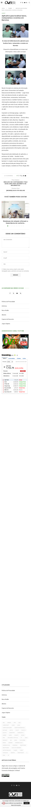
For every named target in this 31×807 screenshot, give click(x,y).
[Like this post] (18, 175)
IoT (21, 737)
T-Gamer (15, 750)
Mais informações (16, 805)
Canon (13, 725)
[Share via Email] (25, 175)
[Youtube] (24, 2)
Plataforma (22, 740)
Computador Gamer (7, 727)
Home (3, 8)
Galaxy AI (23, 730)
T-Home (21, 750)
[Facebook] (20, 2)
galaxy (17, 730)
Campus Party (6, 725)
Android (9, 722)
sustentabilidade (7, 750)
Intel (4, 737)
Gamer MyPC (12, 732)
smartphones (6, 747)
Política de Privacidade (8, 301)
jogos (26, 737)
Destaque (5, 730)
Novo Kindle (5, 310)
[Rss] (26, 2)
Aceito (26, 803)
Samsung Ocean (6, 745)
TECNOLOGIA (5, 752)
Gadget (10, 8)
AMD (4, 722)
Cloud (18, 725)
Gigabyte (16, 735)
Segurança (15, 745)
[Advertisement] (15, 466)
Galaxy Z (5, 732)
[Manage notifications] (3, 803)
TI (26, 752)
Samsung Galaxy (19, 742)
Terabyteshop (20, 752)
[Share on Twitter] (21, 175)
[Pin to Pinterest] (23, 175)
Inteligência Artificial (13, 737)
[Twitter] (22, 2)
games (10, 735)
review (4, 742)
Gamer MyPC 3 (20, 732)
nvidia (15, 740)
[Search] (29, 2)
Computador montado (19, 727)
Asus (19, 722)
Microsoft (5, 740)
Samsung (10, 742)
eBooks (4, 315)
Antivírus (4, 306)
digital (11, 730)
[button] (3, 213)
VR (8, 755)
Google (22, 735)
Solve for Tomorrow (16, 747)
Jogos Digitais (6, 323)
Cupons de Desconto (8, 319)
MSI (11, 740)
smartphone (23, 745)
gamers (4, 735)
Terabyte (13, 752)
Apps (15, 722)
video (4, 755)
